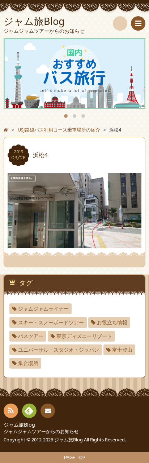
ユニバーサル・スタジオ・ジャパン (58, 349)
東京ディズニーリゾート (84, 336)
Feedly (29, 411)
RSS (11, 411)
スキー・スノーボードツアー (51, 322)
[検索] (120, 23)
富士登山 (122, 349)
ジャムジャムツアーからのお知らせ (41, 431)
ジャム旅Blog (19, 424)
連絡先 (48, 411)
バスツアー (30, 336)
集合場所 (28, 363)
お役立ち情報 (112, 322)
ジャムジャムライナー (43, 308)
